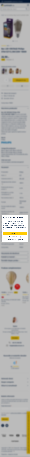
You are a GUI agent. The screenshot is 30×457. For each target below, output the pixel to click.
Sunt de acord (15, 233)
